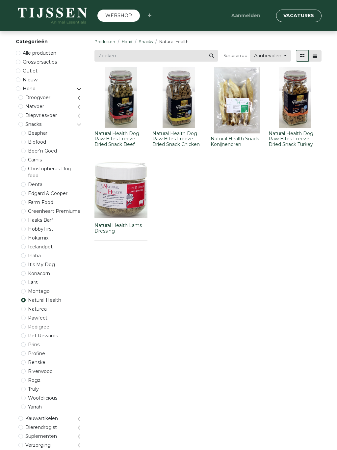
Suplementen (41, 436)
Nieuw (30, 80)
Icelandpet (40, 247)
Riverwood (40, 371)
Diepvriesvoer (41, 115)
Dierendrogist (41, 427)
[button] (149, 16)
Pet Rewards (43, 336)
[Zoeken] (211, 56)
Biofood (37, 142)
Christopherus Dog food (49, 172)
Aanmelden (245, 15)
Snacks (33, 124)
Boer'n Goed (42, 151)
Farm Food (40, 202)
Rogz (34, 380)
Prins (33, 345)
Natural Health (44, 300)
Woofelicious (42, 398)
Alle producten (39, 53)
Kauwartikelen (41, 418)
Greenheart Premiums (54, 211)
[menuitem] (118, 16)
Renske (36, 362)
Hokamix (38, 238)
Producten (104, 41)
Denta (35, 184)
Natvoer (34, 106)
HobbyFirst (40, 229)
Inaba (34, 256)
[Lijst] (315, 56)
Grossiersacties (40, 62)
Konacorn (39, 273)
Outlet (30, 71)
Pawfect (37, 318)
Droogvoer (37, 97)
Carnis (35, 160)
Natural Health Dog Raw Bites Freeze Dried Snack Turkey (291, 139)
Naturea (37, 309)
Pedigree (38, 327)
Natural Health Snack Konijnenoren (235, 141)
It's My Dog (41, 264)
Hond (29, 89)
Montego (39, 291)
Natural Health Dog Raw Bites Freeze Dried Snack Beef (116, 139)
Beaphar (37, 133)
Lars (33, 282)
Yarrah (35, 407)
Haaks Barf (40, 220)
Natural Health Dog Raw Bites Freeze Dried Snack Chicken (176, 139)
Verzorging (38, 445)
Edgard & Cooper (47, 193)
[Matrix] (302, 56)
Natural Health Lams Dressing (118, 228)
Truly (33, 389)
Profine (36, 353)
